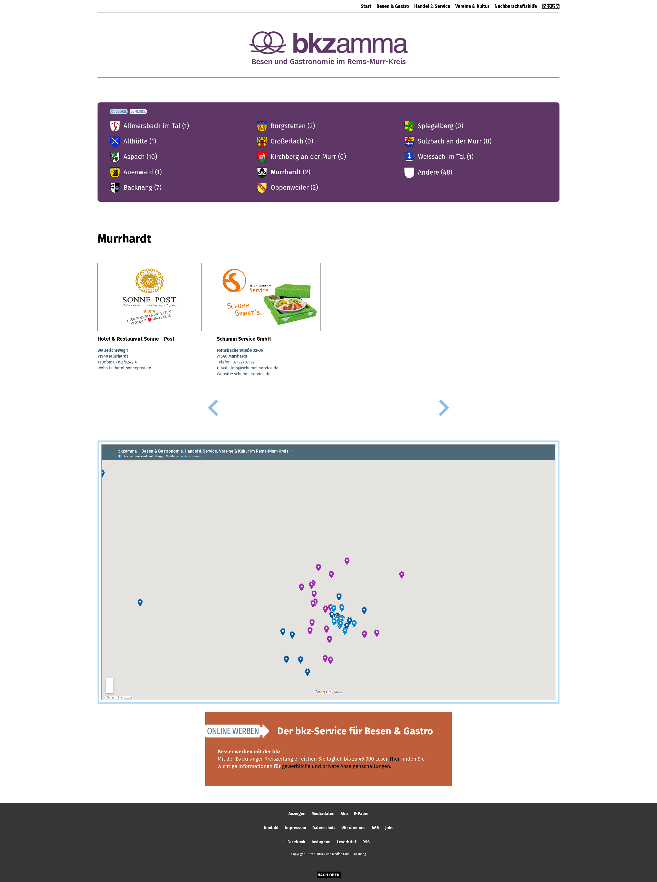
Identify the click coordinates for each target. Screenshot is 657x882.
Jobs (389, 827)
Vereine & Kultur (472, 6)
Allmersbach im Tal (151, 126)
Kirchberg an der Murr (303, 157)
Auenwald (138, 172)
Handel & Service (432, 6)
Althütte (135, 141)
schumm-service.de (252, 373)
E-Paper (361, 813)
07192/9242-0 (125, 362)
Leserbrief (346, 841)
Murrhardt (285, 172)
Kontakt (271, 827)
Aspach (134, 157)
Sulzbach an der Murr (450, 141)
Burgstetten (288, 126)
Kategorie (119, 111)
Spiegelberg (435, 126)
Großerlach (286, 141)
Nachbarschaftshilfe (516, 6)
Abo (344, 813)
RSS (366, 841)
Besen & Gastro (392, 6)
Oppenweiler (289, 187)
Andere (428, 172)
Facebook (296, 841)
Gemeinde (138, 111)
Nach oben (328, 875)
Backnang (137, 187)
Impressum (295, 827)
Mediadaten (323, 813)
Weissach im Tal (441, 157)
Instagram (321, 841)
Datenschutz (323, 827)
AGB (375, 827)
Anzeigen (296, 813)
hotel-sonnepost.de (133, 368)
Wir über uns (353, 827)
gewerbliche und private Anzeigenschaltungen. (336, 766)
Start (366, 6)
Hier (395, 759)
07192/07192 (244, 362)
